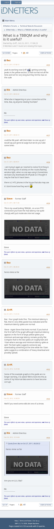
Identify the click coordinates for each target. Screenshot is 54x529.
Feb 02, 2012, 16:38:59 (12, 398)
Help (16, 521)
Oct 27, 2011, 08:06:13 (11, 135)
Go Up (4, 505)
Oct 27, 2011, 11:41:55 (11, 314)
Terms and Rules (25, 521)
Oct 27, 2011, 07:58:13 (11, 64)
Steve (9, 198)
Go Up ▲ (36, 521)
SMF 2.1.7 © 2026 (21, 523)
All (27, 53)
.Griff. (10, 309)
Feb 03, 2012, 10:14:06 (12, 437)
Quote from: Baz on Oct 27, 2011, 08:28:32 (24, 443)
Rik (8, 89)
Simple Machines (33, 523)
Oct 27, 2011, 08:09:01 (11, 162)
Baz (9, 60)
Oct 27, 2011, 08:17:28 (11, 203)
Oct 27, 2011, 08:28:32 (11, 267)
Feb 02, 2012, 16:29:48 (12, 369)
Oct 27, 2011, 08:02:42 (11, 94)
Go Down (6, 53)
